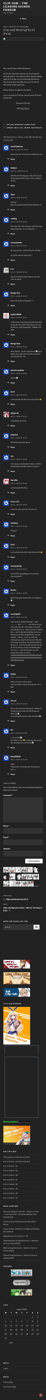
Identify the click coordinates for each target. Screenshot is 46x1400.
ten (12, 456)
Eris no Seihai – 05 (10, 1189)
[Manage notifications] (41, 1395)
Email (6, 837)
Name (6, 826)
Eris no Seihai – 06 (10, 1184)
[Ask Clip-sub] (16, 996)
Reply (13, 159)
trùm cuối (15, 502)
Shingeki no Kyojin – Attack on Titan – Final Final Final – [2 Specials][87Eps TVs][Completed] (21, 1214)
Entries (8, 1382)
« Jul (10, 1342)
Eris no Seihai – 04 (10, 1193)
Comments (9, 1387)
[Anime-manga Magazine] (16, 1044)
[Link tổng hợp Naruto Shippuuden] (16, 984)
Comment (8, 795)
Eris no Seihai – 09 (10, 1171)
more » (36, 886)
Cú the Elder (22, 27)
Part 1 (22, 108)
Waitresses (36, 128)
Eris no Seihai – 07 (10, 1180)
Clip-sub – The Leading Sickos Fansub (16, 7)
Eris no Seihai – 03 (10, 1198)
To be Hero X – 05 (21, 1236)
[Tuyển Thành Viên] (16, 1144)
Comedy (9, 128)
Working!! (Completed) (25, 124)
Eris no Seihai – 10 (10, 1166)
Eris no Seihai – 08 (10, 1175)
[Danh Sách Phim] (16, 968)
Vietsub (10, 124)
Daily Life (18, 128)
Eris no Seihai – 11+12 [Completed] (16, 1162)
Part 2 (27, 108)
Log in (5, 1368)
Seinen (27, 128)
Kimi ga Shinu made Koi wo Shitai (16, 1157)
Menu (24, 19)
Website (6, 849)
